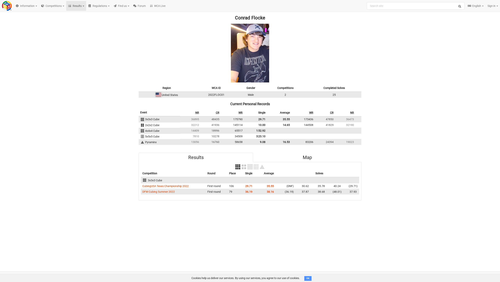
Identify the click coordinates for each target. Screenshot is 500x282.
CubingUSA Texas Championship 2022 (165, 186)
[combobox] (415, 6)
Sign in (492, 5)
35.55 (286, 119)
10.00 (261, 125)
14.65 (286, 125)
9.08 (262, 142)
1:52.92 (260, 130)
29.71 (261, 119)
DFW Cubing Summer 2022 (158, 191)
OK (307, 278)
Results (196, 157)
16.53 (286, 142)
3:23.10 (260, 136)
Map (307, 157)
